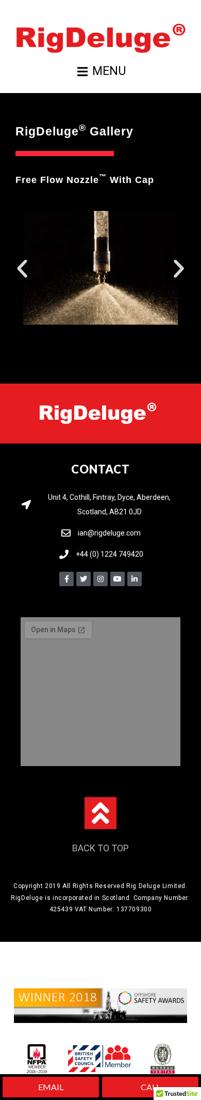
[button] (22, 269)
